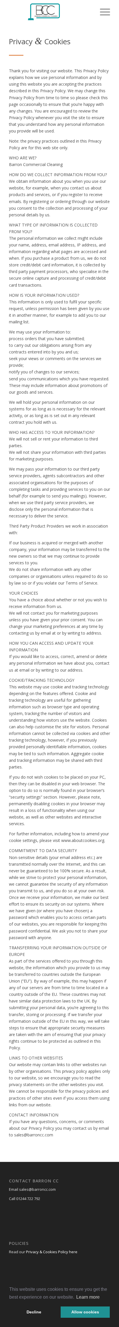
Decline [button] (34, 1312)
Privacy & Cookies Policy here (51, 1251)
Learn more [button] (88, 1297)
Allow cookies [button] (85, 1312)
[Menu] (102, 11)
